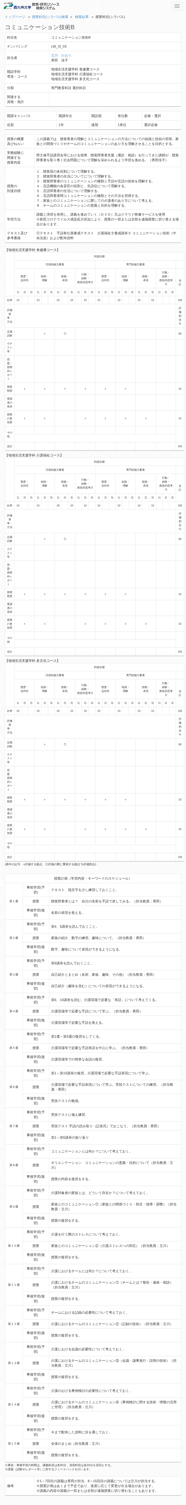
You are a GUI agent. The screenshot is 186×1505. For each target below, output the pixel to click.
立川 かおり (61, 55)
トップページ (15, 17)
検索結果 (82, 17)
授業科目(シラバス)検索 (50, 17)
